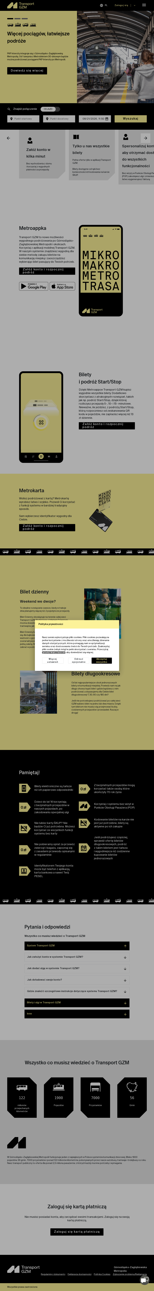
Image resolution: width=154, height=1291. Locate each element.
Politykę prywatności (53, 652)
